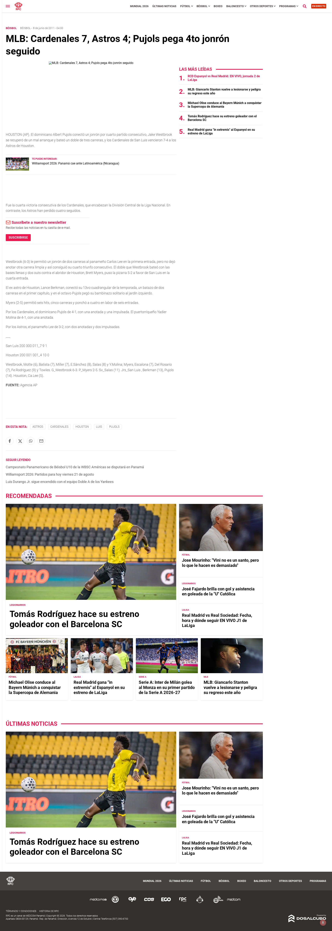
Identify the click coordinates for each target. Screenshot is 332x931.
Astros (37, 426)
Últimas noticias (164, 6)
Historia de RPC (49, 911)
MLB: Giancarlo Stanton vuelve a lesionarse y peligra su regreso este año (230, 687)
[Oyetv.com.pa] (132, 902)
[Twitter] (20, 441)
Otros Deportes (261, 6)
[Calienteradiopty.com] (199, 902)
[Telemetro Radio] (216, 902)
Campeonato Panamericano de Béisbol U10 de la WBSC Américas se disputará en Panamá (75, 467)
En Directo (318, 6)
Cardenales (59, 426)
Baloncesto (235, 6)
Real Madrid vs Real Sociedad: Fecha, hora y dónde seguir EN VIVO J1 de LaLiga (217, 620)
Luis (99, 426)
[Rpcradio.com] (182, 902)
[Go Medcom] (98, 902)
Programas (287, 6)
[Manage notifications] (323, 922)
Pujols (114, 426)
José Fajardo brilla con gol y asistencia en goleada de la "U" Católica (218, 591)
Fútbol (185, 6)
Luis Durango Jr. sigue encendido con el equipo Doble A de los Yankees (60, 482)
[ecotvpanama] (166, 902)
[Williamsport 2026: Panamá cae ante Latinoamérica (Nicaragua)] (17, 169)
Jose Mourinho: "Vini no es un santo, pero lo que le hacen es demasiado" (220, 563)
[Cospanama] (149, 902)
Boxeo (218, 6)
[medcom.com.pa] (233, 902)
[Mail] (41, 441)
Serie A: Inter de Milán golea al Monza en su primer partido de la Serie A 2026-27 (167, 687)
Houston (82, 426)
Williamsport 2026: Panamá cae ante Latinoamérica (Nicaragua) (75, 163)
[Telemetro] (115, 902)
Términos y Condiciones (21, 911)
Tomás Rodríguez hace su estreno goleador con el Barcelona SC (74, 619)
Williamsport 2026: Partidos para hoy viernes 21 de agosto (50, 474)
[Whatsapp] (31, 441)
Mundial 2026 (139, 6)
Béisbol (202, 6)
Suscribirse (18, 237)
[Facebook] (10, 441)
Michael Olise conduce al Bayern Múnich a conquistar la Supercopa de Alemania (35, 687)
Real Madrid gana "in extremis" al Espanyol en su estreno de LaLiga (99, 687)
